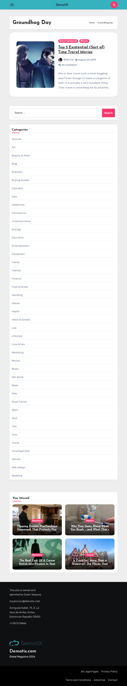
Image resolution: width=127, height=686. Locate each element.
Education (18, 237)
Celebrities (18, 204)
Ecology (16, 229)
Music (15, 368)
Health (16, 311)
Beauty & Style (21, 155)
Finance (16, 278)
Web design (18, 467)
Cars (14, 196)
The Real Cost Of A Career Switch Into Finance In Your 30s (37, 564)
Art (14, 147)
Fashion (16, 270)
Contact (113, 680)
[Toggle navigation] (11, 5)
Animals (16, 139)
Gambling (17, 295)
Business (17, 171)
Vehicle (16, 459)
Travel (15, 442)
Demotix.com (22, 651)
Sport (15, 410)
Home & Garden (21, 319)
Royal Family (19, 401)
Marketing (18, 352)
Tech (15, 418)
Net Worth (18, 377)
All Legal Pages (90, 671)
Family (16, 262)
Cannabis (17, 188)
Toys (14, 434)
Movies (84, 41)
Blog (14, 163)
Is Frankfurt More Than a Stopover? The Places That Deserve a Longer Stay (90, 564)
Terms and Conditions (78, 680)
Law (14, 327)
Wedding (17, 475)
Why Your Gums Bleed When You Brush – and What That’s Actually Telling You (89, 529)
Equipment (18, 254)
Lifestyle (17, 336)
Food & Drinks (20, 286)
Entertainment (68, 41)
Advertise (99, 680)
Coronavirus (19, 213)
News (15, 385)
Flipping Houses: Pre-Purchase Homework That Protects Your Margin (37, 529)
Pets (14, 393)
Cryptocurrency (21, 221)
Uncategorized (21, 451)
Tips (14, 426)
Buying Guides (20, 180)
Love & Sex (18, 344)
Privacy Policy (109, 671)
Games (16, 303)
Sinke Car (69, 59)
